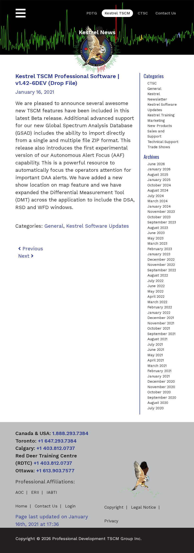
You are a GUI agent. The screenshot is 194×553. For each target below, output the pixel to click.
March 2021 (157, 366)
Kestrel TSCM (117, 13)
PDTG (91, 13)
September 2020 (161, 397)
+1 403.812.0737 (55, 448)
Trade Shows (158, 147)
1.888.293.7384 (70, 433)
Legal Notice (143, 507)
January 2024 (159, 206)
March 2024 (157, 201)
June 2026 (156, 164)
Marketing (156, 120)
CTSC (143, 13)
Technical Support (162, 142)
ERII (35, 492)
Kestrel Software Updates (97, 226)
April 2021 (155, 360)
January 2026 (159, 169)
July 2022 (155, 281)
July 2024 (155, 196)
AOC (19, 492)
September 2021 (161, 334)
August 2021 (157, 339)
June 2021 (155, 350)
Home (21, 506)
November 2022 (161, 265)
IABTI (52, 492)
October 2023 (159, 217)
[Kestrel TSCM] (97, 48)
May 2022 (155, 291)
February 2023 (159, 249)
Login (70, 506)
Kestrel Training (161, 115)
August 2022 (157, 275)
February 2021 (159, 371)
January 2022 (158, 312)
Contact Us (165, 13)
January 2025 (159, 180)
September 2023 (161, 222)
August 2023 (157, 228)
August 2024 (157, 190)
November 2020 (161, 387)
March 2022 (157, 302)
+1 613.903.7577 (55, 470)
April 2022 (155, 296)
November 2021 (160, 323)
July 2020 (155, 408)
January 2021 (158, 376)
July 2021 (155, 344)
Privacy (111, 521)
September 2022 (161, 270)
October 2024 (159, 185)
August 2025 (157, 174)
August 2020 (157, 403)
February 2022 (159, 307)
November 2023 (161, 211)
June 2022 (156, 286)
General (53, 226)
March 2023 (157, 243)
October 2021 (158, 328)
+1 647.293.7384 (57, 441)
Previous (32, 248)
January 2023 (158, 254)
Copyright (113, 507)
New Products (159, 126)
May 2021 (155, 355)
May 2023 (155, 238)
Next (24, 256)
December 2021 (160, 318)
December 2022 (161, 259)
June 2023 (156, 233)
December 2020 (161, 381)
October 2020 (159, 392)
